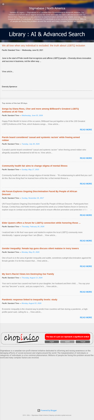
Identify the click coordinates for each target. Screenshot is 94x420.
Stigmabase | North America (47, 8)
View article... (8, 71)
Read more (86, 130)
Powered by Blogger (48, 410)
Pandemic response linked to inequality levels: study (29, 299)
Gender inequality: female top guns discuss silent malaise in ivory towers (40, 248)
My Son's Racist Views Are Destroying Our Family (28, 274)
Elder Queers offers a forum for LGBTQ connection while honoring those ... (41, 223)
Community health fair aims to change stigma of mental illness (34, 166)
